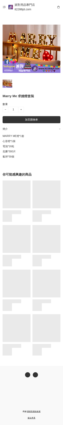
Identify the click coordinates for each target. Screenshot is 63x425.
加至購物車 (31, 119)
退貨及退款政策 (34, 411)
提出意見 (31, 418)
